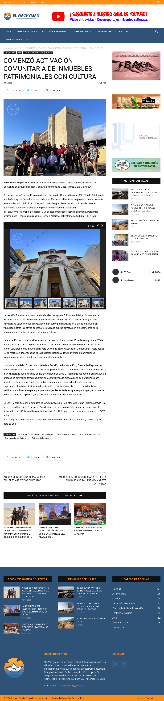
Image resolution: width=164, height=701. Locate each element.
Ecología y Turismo (54, 31)
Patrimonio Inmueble (41, 438)
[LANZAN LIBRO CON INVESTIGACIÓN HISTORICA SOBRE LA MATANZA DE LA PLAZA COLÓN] (55, 514)
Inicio (32, 2)
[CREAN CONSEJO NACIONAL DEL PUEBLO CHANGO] (120, 240)
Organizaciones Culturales (17, 438)
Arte (21, 48)
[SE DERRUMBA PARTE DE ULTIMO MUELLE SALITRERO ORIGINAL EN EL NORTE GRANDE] (120, 193)
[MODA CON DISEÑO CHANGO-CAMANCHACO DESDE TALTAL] (120, 255)
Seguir (157, 280)
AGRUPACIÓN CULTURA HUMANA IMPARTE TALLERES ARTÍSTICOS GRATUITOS (26, 479)
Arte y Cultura (26, 31)
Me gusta (156, 272)
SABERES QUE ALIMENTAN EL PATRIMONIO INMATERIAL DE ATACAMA (88, 530)
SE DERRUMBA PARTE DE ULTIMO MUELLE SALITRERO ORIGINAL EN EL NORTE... (144, 193)
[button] (156, 32)
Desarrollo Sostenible (111, 31)
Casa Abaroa (47, 434)
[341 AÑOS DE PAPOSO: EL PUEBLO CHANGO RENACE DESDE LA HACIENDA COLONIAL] (120, 209)
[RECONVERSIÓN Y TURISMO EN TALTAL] (120, 224)
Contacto (41, 2)
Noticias (49, 53)
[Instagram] (158, 2)
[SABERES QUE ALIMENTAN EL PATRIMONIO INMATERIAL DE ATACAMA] (90, 514)
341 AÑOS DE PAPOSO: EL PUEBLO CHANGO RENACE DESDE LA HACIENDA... (143, 208)
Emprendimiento (15, 39)
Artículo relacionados (43, 495)
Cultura (27, 53)
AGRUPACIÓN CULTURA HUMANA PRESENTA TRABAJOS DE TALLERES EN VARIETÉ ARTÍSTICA (82, 480)
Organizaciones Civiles (89, 434)
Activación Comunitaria (28, 434)
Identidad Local (82, 31)
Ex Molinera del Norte (66, 434)
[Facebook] (152, 2)
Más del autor (72, 495)
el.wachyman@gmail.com (72, 685)
